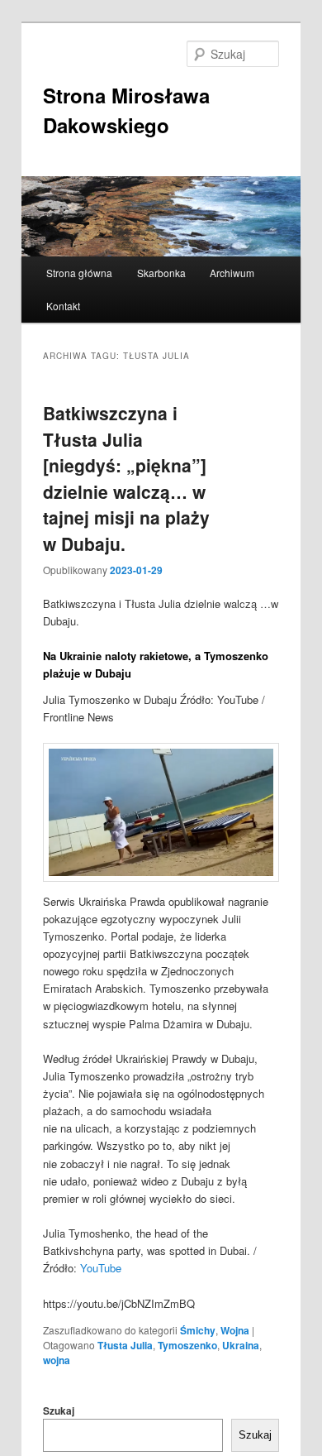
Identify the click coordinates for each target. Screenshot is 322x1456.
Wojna (234, 1330)
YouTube (100, 1268)
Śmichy (197, 1330)
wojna (56, 1360)
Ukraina (240, 1345)
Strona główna (79, 273)
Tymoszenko (187, 1345)
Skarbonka (161, 273)
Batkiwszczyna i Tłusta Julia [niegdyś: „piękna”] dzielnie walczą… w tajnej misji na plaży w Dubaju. (126, 478)
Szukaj (58, 1410)
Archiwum (232, 273)
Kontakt (63, 306)
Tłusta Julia (125, 1345)
